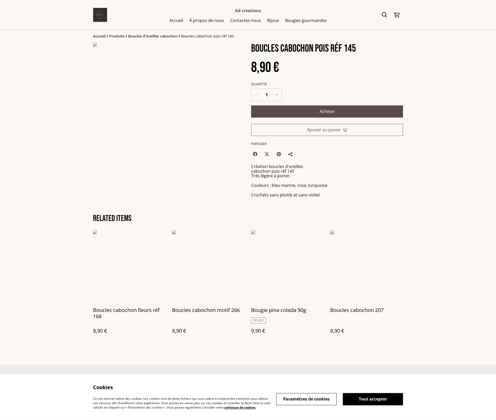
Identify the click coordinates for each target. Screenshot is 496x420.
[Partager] (291, 154)
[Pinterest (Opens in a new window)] (279, 154)
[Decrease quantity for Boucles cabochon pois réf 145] (256, 94)
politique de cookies (239, 407)
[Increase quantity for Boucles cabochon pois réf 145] (277, 94)
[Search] (384, 15)
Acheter (327, 111)
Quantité (259, 84)
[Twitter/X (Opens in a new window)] (267, 154)
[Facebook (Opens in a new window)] (255, 154)
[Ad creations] (100, 15)
